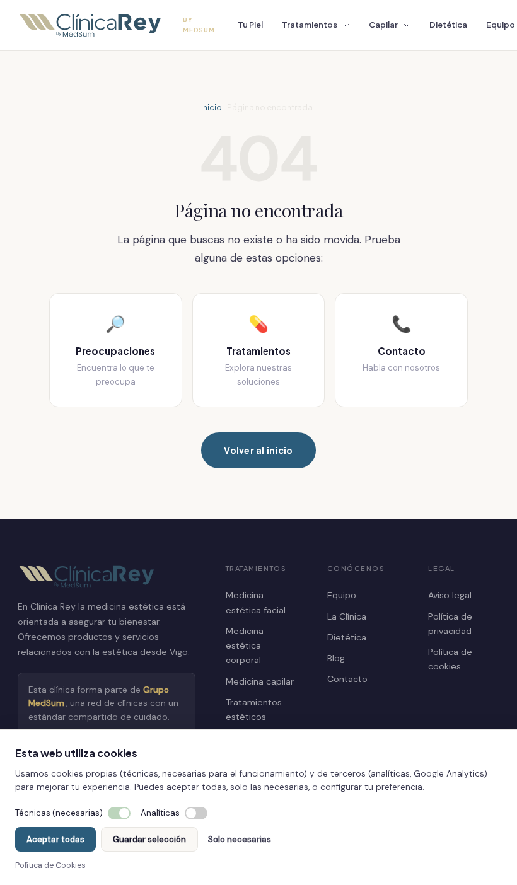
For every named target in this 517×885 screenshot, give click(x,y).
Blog (336, 658)
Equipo (341, 595)
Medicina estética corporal (245, 645)
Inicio (211, 107)
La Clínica (346, 616)
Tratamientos (309, 25)
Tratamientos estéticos (254, 709)
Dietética (448, 25)
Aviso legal (450, 595)
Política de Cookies (50, 865)
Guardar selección (149, 839)
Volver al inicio (258, 450)
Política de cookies (450, 659)
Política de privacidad (450, 624)
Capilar (383, 25)
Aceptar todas (55, 839)
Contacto (347, 679)
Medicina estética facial (256, 602)
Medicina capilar (260, 681)
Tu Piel (250, 25)
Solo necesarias (239, 839)
